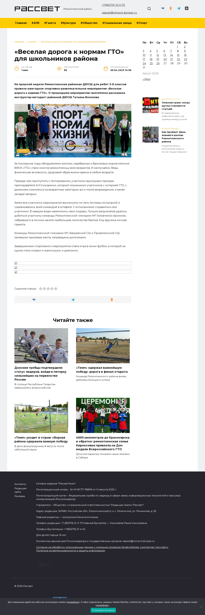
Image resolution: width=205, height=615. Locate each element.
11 (151, 55)
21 (171, 59)
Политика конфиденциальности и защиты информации (70, 550)
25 (151, 63)
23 (185, 59)
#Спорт (141, 22)
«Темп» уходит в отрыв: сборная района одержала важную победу (41, 439)
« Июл (146, 79)
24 (144, 63)
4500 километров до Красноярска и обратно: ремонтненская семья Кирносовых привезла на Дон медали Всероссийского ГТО (102, 443)
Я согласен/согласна (103, 610)
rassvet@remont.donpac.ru (119, 12)
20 (165, 59)
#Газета (50, 22)
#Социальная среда (117, 22)
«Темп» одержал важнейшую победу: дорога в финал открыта (102, 369)
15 (178, 55)
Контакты (20, 484)
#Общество (89, 22)
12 (157, 55)
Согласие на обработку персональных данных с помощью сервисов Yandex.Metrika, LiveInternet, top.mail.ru (102, 547)
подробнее (73, 602)
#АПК (35, 22)
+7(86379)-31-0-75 (113, 5)
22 (178, 59)
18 (151, 59)
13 (165, 55)
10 (144, 55)
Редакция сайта (20, 490)
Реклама (19, 496)
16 (185, 55)
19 (157, 59)
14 (171, 55)
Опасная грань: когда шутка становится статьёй (176, 105)
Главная (21, 22)
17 (144, 59)
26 (158, 63)
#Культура (68, 22)
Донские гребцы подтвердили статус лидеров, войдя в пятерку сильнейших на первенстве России (40, 373)
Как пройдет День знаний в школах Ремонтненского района (174, 137)
